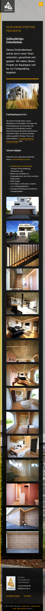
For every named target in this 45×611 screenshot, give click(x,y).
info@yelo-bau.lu (24, 588)
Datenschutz (35, 606)
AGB (14, 609)
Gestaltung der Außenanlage (21, 166)
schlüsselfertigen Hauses (21, 159)
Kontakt (27, 596)
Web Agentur (22, 609)
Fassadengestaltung (25, 138)
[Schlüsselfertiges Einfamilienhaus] (22, 207)
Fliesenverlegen (12, 141)
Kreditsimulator (13, 596)
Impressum (26, 606)
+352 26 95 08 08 (24, 586)
